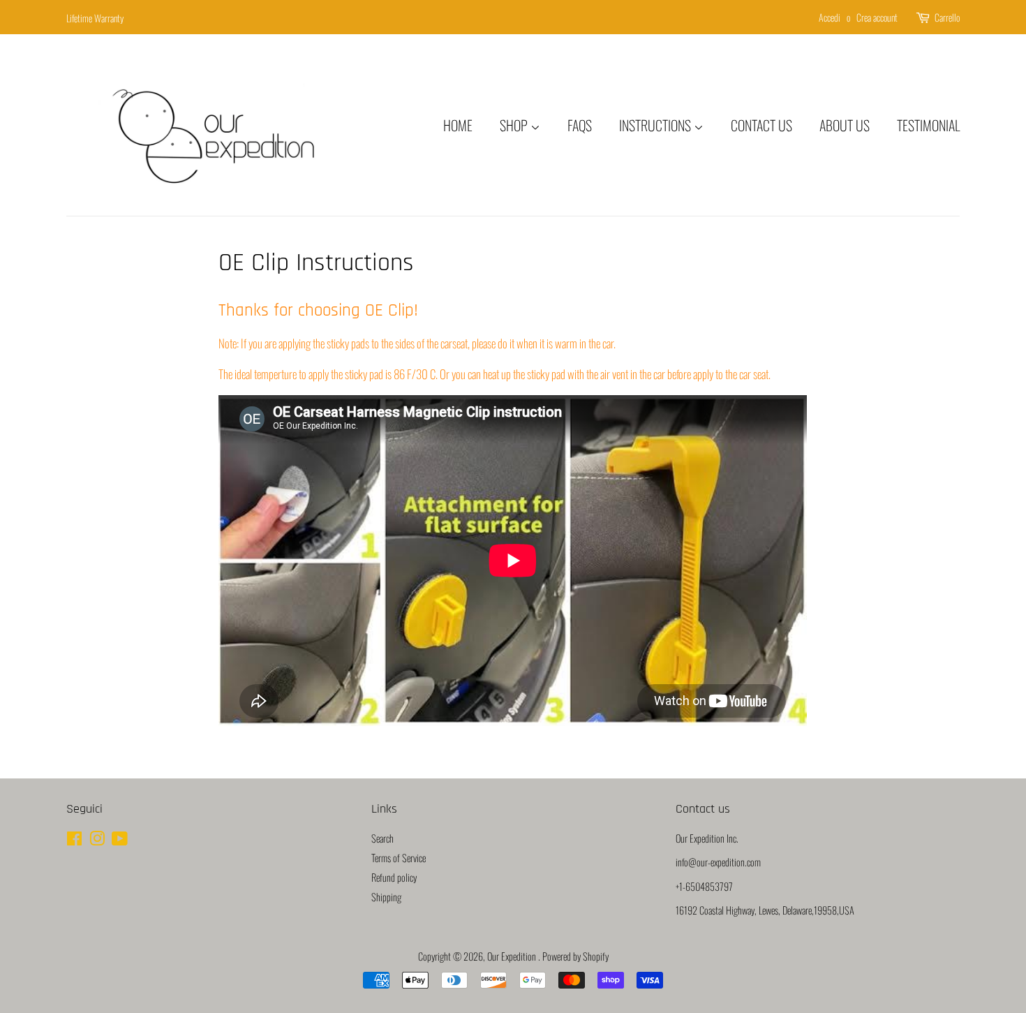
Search (382, 838)
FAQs (579, 124)
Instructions (656, 124)
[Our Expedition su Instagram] (97, 840)
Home (458, 124)
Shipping (386, 896)
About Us (844, 124)
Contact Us (761, 124)
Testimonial (928, 124)
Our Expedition (512, 956)
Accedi (829, 17)
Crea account (877, 17)
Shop (515, 124)
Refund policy (394, 877)
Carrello (947, 17)
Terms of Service (398, 857)
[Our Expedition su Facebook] (74, 840)
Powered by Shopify (575, 956)
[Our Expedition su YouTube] (120, 840)
